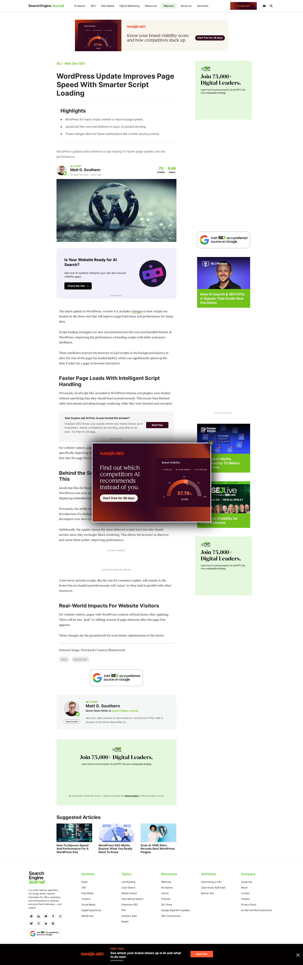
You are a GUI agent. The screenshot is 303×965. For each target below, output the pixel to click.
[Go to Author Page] (61, 170)
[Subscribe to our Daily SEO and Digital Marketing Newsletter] (264, 6)
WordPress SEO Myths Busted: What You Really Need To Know (115, 849)
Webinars (168, 5)
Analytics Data (129, 915)
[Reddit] (46, 923)
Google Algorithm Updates (175, 910)
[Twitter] (60, 916)
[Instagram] (38, 923)
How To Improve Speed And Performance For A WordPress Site (72, 849)
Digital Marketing (129, 5)
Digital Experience (91, 910)
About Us (186, 5)
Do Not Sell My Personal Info (256, 910)
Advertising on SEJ (211, 881)
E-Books (166, 898)
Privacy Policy (248, 904)
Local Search (128, 887)
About (244, 887)
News (64, 659)
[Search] (271, 6)
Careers (245, 898)
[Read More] (223, 438)
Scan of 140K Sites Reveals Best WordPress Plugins (158, 849)
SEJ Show (166, 904)
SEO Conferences (171, 915)
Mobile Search (129, 893)
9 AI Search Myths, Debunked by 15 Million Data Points (219, 463)
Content (85, 898)
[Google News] (31, 916)
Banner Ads (207, 893)
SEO (93, 5)
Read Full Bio (72, 721)
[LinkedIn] (38, 916)
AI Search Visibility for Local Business (219, 520)
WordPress (87, 915)
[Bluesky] (31, 923)
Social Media (88, 904)
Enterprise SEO (129, 904)
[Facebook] (53, 916)
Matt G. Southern (85, 170)
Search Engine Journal (125, 710)
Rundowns (167, 887)
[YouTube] (46, 916)
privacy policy (132, 796)
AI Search (79, 5)
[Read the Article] (74, 832)
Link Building (128, 881)
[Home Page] (46, 6)
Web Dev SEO (80, 659)
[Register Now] (223, 273)
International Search (132, 898)
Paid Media (107, 5)
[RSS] (53, 923)
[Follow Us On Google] (116, 677)
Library (165, 893)
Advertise (202, 5)
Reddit (124, 921)
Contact (245, 893)
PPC (123, 910)
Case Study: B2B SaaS (213, 887)
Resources (151, 5)
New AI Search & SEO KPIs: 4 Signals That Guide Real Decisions (222, 298)
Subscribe (246, 881)
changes (137, 311)
